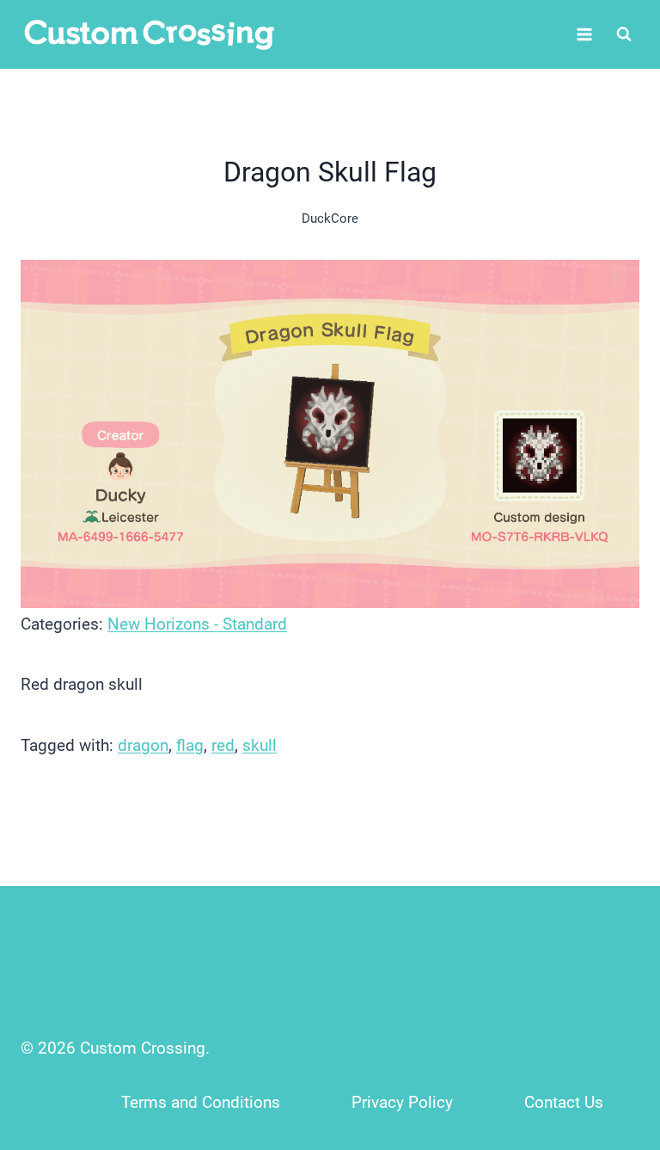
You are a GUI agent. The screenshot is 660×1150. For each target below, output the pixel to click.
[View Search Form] (623, 34)
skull (259, 745)
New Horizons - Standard (197, 624)
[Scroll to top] (609, 1023)
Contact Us (563, 1102)
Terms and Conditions (200, 1102)
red (223, 745)
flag (190, 745)
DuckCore (330, 218)
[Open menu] (584, 34)
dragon (143, 745)
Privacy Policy (402, 1102)
